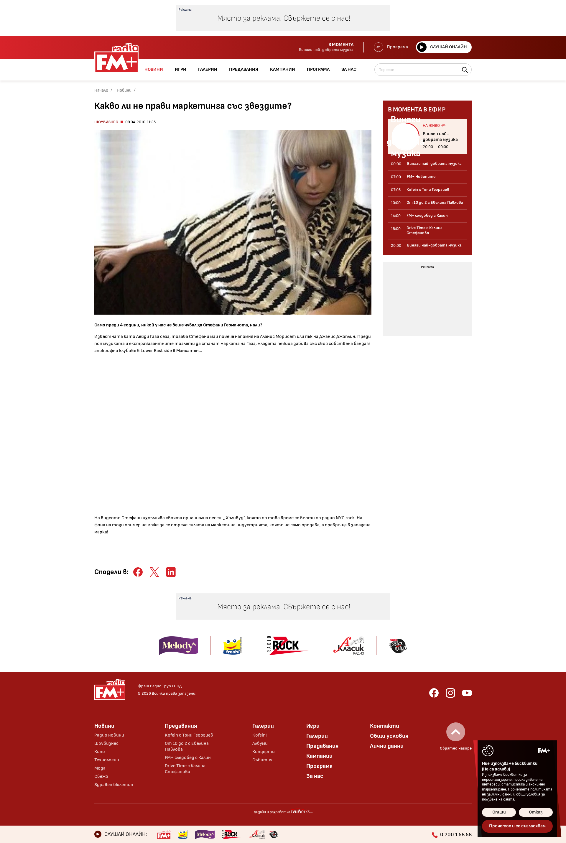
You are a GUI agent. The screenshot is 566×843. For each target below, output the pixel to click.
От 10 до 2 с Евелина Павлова (187, 746)
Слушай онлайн (448, 47)
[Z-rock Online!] (232, 834)
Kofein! (259, 735)
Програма (397, 47)
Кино (99, 752)
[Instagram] (450, 693)
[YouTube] (467, 693)
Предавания (181, 725)
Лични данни (387, 746)
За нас (314, 776)
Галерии (263, 725)
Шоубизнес (106, 121)
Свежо (101, 776)
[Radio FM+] (164, 834)
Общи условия (389, 736)
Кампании (319, 756)
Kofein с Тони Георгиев (189, 735)
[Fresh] (183, 834)
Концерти (263, 752)
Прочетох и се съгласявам (517, 826)
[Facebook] (434, 693)
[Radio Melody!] (205, 834)
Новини (124, 90)
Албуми (260, 743)
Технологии (106, 760)
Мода (100, 768)
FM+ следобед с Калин (188, 757)
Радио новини (109, 735)
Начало (101, 90)
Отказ (536, 812)
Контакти (384, 725)
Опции (499, 812)
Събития (262, 760)
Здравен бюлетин (113, 785)
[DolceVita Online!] (273, 834)
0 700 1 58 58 (456, 835)
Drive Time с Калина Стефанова (185, 769)
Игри (313, 725)
